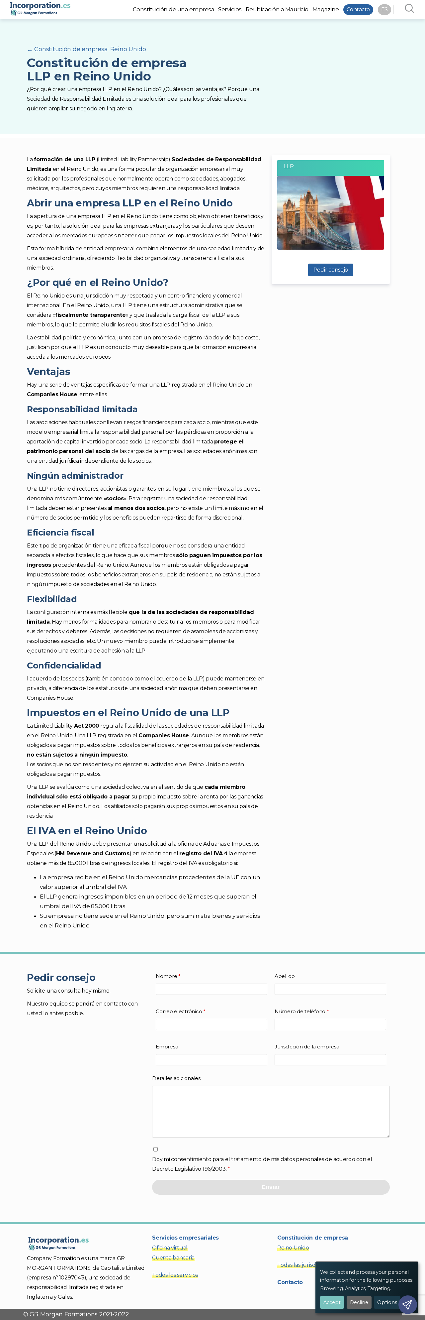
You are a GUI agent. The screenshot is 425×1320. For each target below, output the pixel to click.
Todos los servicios (175, 1275)
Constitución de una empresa (173, 9)
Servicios (230, 9)
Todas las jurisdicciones (306, 1265)
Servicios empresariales (185, 1238)
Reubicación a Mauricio (277, 9)
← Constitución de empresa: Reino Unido (86, 49)
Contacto (358, 9)
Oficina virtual (170, 1248)
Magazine (325, 9)
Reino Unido (293, 1248)
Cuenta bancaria (173, 1258)
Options (387, 1302)
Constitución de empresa (312, 1238)
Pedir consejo (330, 270)
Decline (359, 1302)
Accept (332, 1302)
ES (384, 9)
